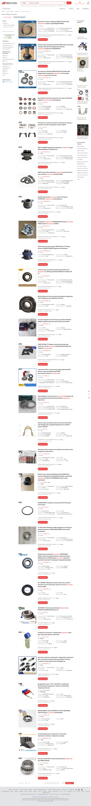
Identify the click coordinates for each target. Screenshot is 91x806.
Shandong (6, 66)
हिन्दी (74, 791)
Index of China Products (54, 794)
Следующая (69, 783)
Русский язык (55, 791)
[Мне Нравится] (79, 789)
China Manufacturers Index (42, 794)
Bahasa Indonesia (46, 792)
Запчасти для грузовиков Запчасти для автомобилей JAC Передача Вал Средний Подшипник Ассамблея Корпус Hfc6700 (54, 424)
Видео (20, 44)
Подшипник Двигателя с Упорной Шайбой (47, 5)
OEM (5, 55)
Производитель (7, 45)
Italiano (49, 791)
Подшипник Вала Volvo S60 (83, 170)
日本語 (26, 791)
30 (25, 783)
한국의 (60, 791)
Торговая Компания (9, 43)
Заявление (16, 789)
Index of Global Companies (65, 794)
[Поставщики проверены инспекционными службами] (9, 35)
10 (22, 783)
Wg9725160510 (60, 5)
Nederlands (69, 791)
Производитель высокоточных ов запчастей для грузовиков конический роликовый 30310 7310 (55, 398)
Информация (71, 789)
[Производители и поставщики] (9, 2)
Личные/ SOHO (7, 49)
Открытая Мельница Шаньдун (84, 153)
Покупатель (62, 8)
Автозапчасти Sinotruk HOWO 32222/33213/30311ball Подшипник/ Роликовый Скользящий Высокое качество (54, 73)
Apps (78, 8)
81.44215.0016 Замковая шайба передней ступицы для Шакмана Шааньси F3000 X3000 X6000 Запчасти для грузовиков (55, 529)
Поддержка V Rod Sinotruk (83, 172)
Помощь (71, 8)
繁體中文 (21, 791)
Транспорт (5, 23)
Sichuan (5, 73)
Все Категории (6, 8)
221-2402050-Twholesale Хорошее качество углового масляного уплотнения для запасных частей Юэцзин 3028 (55, 584)
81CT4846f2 (80, 159)
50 (29, 783)
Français (30, 791)
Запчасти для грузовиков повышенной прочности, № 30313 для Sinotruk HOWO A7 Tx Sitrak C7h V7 (55, 271)
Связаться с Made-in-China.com (54, 789)
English (11, 791)
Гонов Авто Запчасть (82, 166)
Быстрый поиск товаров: (25, 5)
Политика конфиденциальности (40, 789)
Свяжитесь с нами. (8, 81)
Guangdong (6, 68)
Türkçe (82, 791)
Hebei (5, 71)
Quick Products (33, 794)
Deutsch (39, 791)
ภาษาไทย (78, 791)
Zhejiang (5, 70)
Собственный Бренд (9, 59)
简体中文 (16, 791)
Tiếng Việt (87, 791)
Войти (88, 3)
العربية (64, 791)
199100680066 (80, 177)
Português (45, 791)
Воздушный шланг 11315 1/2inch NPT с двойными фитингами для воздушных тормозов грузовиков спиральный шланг (53, 686)
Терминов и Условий (49, 801)
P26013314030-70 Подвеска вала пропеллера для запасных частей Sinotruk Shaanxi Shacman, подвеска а (54, 346)
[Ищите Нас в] (81, 789)
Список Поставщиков (19, 17)
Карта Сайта (64, 789)
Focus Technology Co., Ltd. (44, 796)
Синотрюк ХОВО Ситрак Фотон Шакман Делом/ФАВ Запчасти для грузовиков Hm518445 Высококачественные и (54, 371)
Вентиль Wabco (34, 5)
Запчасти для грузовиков (9, 25)
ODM (5, 57)
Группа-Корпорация (8, 47)
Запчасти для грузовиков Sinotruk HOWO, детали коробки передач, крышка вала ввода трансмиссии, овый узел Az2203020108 (55, 46)
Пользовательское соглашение (25, 789)
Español (35, 791)
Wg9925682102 (80, 164)
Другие (5, 61)
